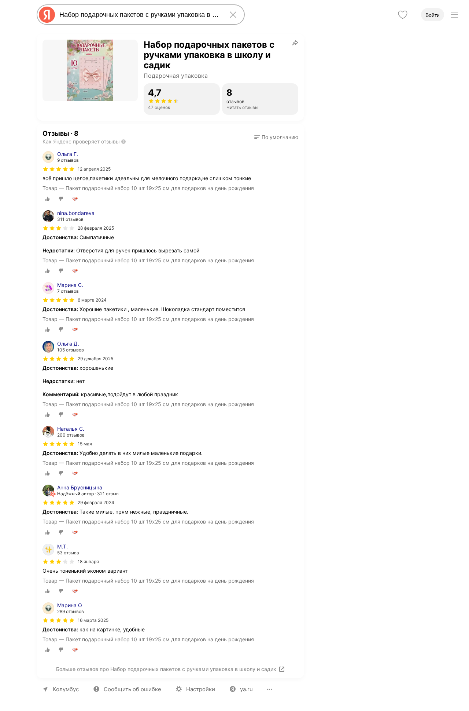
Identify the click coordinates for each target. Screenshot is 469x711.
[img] (59, 169)
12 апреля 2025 (94, 169)
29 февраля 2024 (96, 502)
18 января (88, 561)
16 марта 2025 (93, 620)
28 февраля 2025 (96, 228)
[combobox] (139, 14)
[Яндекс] (47, 15)
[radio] (48, 199)
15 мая (85, 443)
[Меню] (454, 14)
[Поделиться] (295, 42)
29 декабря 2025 (95, 358)
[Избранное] (403, 15)
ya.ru (246, 689)
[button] (276, 137)
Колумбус (66, 689)
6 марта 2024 (92, 300)
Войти (432, 15)
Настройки (200, 689)
